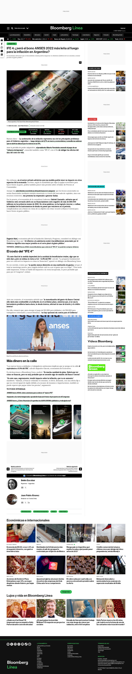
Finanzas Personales (72, 653)
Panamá (39, 660)
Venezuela (39, 653)
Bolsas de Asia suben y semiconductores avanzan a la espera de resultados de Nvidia (109, 581)
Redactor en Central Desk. (29, 498)
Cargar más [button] (66, 592)
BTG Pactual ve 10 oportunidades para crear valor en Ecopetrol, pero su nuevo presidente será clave (100, 310)
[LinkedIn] (28, 503)
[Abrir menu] (8, 28)
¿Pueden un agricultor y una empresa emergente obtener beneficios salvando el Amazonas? (100, 376)
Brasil (38, 647)
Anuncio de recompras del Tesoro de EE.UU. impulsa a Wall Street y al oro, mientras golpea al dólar (101, 82)
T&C (99, 652)
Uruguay (39, 661)
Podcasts (69, 655)
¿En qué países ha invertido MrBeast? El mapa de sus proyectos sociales (51, 622)
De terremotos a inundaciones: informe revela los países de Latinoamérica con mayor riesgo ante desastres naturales (101, 388)
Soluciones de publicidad (104, 665)
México (39, 649)
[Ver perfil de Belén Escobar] (14, 484)
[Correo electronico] (22, 487)
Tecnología (101, 650)
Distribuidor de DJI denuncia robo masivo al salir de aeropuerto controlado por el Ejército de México (51, 549)
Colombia (39, 652)
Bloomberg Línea (26, 511)
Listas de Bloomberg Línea (74, 656)
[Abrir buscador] (12, 28)
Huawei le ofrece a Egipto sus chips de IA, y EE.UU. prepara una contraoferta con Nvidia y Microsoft (100, 296)
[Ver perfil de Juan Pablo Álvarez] (14, 499)
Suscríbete (101, 646)
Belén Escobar (13, 126)
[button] (80, 62)
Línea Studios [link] (86, 35)
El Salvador (40, 664)
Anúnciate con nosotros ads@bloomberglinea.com (111, 662)
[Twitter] (25, 487)
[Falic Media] (114, 30)
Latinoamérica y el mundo (43, 646)
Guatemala (40, 667)
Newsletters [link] (27, 35)
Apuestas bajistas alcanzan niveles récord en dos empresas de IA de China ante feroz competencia (50, 581)
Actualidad (70, 650)
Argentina (11, 44)
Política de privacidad (103, 647)
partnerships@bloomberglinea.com (107, 660)
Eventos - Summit (102, 658)
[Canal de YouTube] (15, 644)
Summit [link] (46, 35)
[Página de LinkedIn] (22, 644)
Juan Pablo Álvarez (23, 126)
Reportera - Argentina (27, 483)
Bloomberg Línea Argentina (41, 511)
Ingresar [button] (123, 28)
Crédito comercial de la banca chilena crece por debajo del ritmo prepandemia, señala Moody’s (110, 549)
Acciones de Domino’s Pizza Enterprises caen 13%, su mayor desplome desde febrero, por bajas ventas (20, 582)
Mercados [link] (37, 35)
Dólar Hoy (70, 649)
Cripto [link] (54, 35)
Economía (70, 646)
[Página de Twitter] (11, 644)
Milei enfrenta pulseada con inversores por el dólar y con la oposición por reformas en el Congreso (22, 470)
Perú (38, 656)
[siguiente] (80, 469)
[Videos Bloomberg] (106, 341)
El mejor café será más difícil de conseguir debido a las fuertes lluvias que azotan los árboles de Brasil (99, 382)
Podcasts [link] (106, 35)
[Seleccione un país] (27, 28)
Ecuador (39, 658)
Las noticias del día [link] (15, 35)
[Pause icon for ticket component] (8, 39)
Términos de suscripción (104, 649)
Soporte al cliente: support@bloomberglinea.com (111, 663)
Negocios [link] (96, 35)
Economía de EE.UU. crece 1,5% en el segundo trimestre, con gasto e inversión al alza (20, 549)
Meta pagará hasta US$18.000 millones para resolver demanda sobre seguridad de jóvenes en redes (101, 281)
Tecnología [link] (75, 35)
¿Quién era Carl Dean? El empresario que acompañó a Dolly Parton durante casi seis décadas (20, 622)
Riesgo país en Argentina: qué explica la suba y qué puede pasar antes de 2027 (80, 549)
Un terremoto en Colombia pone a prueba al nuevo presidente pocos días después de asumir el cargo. (101, 354)
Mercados (70, 647)
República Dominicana (43, 666)
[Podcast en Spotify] (29, 644)
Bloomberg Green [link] (117, 35)
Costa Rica (40, 663)
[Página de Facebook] (8, 644)
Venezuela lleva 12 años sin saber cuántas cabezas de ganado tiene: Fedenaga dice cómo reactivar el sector (65, 470)
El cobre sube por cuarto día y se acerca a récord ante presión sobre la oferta (80, 581)
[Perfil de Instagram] (18, 644)
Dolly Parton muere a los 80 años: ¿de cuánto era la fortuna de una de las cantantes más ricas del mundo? (111, 622)
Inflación (54, 511)
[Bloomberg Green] (106, 367)
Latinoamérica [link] (64, 35)
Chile (38, 655)
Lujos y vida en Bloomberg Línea (29, 595)
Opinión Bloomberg (95, 316)
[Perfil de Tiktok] (26, 644)
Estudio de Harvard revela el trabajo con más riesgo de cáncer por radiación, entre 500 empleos (80, 622)
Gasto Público (63, 511)
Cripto (69, 652)
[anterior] (8, 469)
